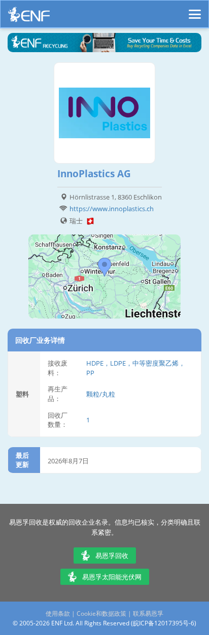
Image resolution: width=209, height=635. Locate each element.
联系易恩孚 (148, 613)
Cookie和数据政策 (101, 613)
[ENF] (29, 17)
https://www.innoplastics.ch (111, 208)
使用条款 (58, 613)
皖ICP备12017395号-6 (163, 623)
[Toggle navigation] (195, 10)
